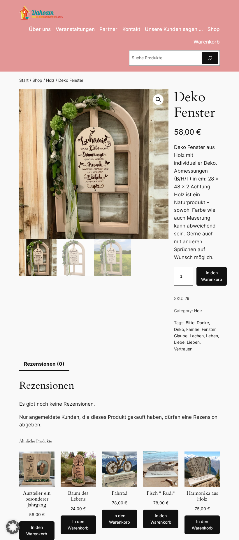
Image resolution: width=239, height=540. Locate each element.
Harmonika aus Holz (202, 496)
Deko (179, 329)
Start (24, 80)
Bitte (190, 322)
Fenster (208, 329)
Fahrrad (119, 493)
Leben (212, 335)
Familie (192, 329)
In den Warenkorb (211, 276)
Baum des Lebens (78, 496)
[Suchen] (210, 58)
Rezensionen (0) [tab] (44, 364)
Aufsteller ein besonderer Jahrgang (37, 499)
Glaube (180, 335)
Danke (203, 322)
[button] (158, 99)
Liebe (179, 342)
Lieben (193, 342)
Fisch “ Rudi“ (161, 493)
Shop (37, 80)
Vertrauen (183, 348)
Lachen (197, 335)
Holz (50, 80)
